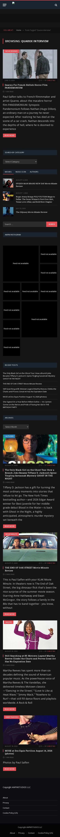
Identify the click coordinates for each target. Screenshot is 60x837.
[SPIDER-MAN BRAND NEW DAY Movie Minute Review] (8, 183)
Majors (9, 622)
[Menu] (4, 5)
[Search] (55, 5)
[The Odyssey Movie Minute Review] (8, 211)
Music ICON (21, 171)
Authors (9, 436)
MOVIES (8, 171)
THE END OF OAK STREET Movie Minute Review (22, 383)
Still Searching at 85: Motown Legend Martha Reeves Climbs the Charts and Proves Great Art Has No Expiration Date (29, 390)
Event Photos (12, 717)
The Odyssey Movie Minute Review (31, 212)
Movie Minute (11, 534)
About (5, 797)
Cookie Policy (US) (10, 813)
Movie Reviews (11, 51)
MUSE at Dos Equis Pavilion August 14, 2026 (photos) (25, 396)
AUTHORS (34, 171)
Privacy (6, 802)
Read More (9, 135)
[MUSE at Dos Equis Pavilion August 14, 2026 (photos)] (30, 729)
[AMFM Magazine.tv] (30, 5)
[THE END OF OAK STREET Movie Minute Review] (30, 546)
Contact (6, 808)
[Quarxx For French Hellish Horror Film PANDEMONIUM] (30, 63)
